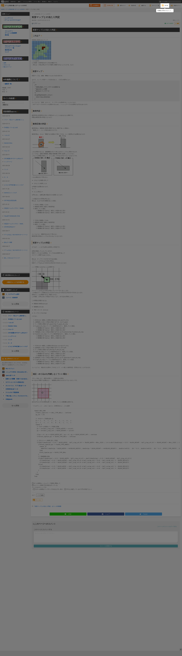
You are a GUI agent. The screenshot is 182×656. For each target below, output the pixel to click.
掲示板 (166, 5)
